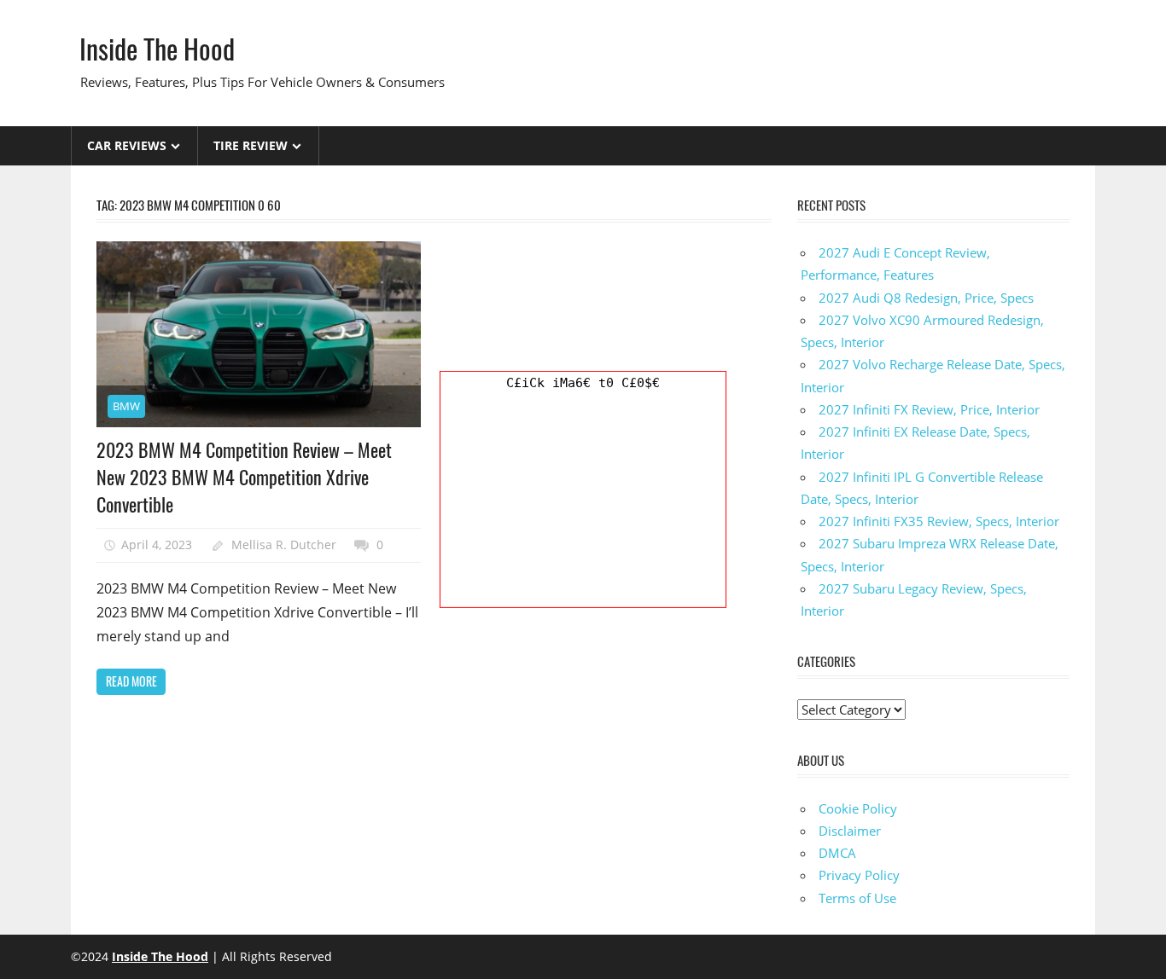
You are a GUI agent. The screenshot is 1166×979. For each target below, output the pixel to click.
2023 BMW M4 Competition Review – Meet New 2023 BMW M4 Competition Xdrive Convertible (244, 477)
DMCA (837, 852)
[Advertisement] (583, 500)
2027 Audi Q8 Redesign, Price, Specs (926, 297)
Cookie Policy (858, 808)
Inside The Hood (157, 48)
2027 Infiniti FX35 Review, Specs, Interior (939, 521)
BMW (126, 406)
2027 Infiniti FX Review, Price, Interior (929, 409)
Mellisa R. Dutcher (283, 544)
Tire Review (250, 145)
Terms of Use (857, 898)
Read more (131, 681)
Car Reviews (126, 145)
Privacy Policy (859, 874)
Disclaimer (850, 830)
